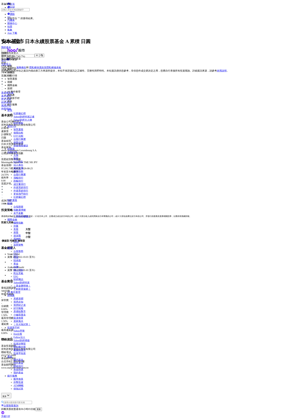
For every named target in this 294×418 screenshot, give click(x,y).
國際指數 (18, 222)
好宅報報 (18, 308)
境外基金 (18, 363)
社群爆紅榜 (19, 113)
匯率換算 (18, 379)
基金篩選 (18, 369)
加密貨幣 (18, 245)
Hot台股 (17, 334)
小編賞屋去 (19, 314)
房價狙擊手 (19, 311)
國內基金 (18, 359)
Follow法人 (19, 337)
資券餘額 (18, 171)
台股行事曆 (19, 139)
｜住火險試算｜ (22, 324)
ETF (15, 254)
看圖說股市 (19, 350)
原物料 (17, 239)
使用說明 (222, 70)
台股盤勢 (18, 251)
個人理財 (18, 270)
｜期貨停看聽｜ (22, 216)
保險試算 (18, 388)
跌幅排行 (18, 181)
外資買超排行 (20, 187)
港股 (15, 232)
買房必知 (18, 302)
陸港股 (17, 260)
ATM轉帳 (18, 385)
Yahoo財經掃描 (21, 340)
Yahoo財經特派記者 (23, 116)
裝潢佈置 (18, 318)
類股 (15, 158)
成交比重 (18, 168)
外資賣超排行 (20, 190)
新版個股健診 (20, 145)
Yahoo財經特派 (21, 282)
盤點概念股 (19, 347)
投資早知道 (19, 353)
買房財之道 (19, 305)
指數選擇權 (19, 210)
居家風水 (18, 321)
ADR (16, 242)
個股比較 (18, 132)
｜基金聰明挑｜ (22, 285)
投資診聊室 (19, 343)
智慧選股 (18, 129)
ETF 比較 (18, 136)
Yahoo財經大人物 (22, 120)
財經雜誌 (18, 279)
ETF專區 (18, 161)
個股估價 (18, 142)
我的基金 (18, 372)
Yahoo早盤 (19, 330)
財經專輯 (18, 123)
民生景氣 (18, 273)
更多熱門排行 (20, 194)
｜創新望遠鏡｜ (22, 289)
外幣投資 (18, 382)
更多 (4, 396)
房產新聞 (18, 298)
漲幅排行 (18, 177)
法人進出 (18, 165)
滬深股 (17, 235)
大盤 (15, 155)
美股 (15, 229)
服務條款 (21, 67)
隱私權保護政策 (37, 67)
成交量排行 (19, 184)
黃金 (15, 263)
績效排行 (18, 366)
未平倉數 (18, 213)
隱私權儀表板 (53, 67)
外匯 (15, 226)
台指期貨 (18, 206)
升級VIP (5, 416)
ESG (15, 276)
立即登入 (6, 64)
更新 (39, 409)
